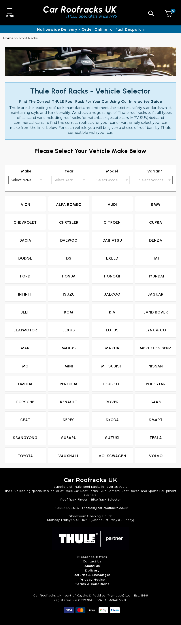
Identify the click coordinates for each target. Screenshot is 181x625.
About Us (92, 566)
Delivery (92, 570)
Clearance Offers (92, 557)
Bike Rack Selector (106, 499)
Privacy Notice (92, 579)
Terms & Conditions (92, 584)
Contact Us (92, 561)
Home (8, 38)
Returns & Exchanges (92, 575)
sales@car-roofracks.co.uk (107, 508)
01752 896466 (68, 508)
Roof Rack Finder (74, 499)
